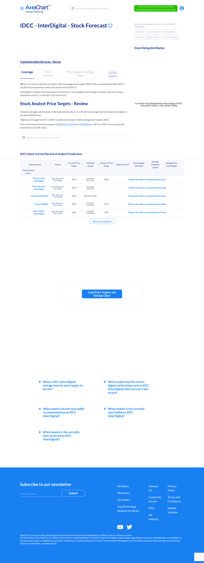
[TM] (37, 7)
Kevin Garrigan (170, 37)
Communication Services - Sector (40, 61)
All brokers (123, 499)
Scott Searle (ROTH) (39, 196)
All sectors (123, 493)
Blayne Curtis (153, 37)
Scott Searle (153, 31)
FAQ (151, 508)
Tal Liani (139, 37)
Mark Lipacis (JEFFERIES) (38, 212)
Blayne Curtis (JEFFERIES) (39, 179)
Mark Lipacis (169, 31)
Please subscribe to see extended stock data (147, 179)
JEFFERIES (85, 124)
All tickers (123, 486)
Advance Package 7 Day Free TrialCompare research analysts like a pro (156, 8)
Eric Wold (140, 31)
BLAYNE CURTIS (66, 124)
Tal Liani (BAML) (41, 204)
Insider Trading (112, 73)
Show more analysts (102, 221)
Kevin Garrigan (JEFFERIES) (38, 187)
